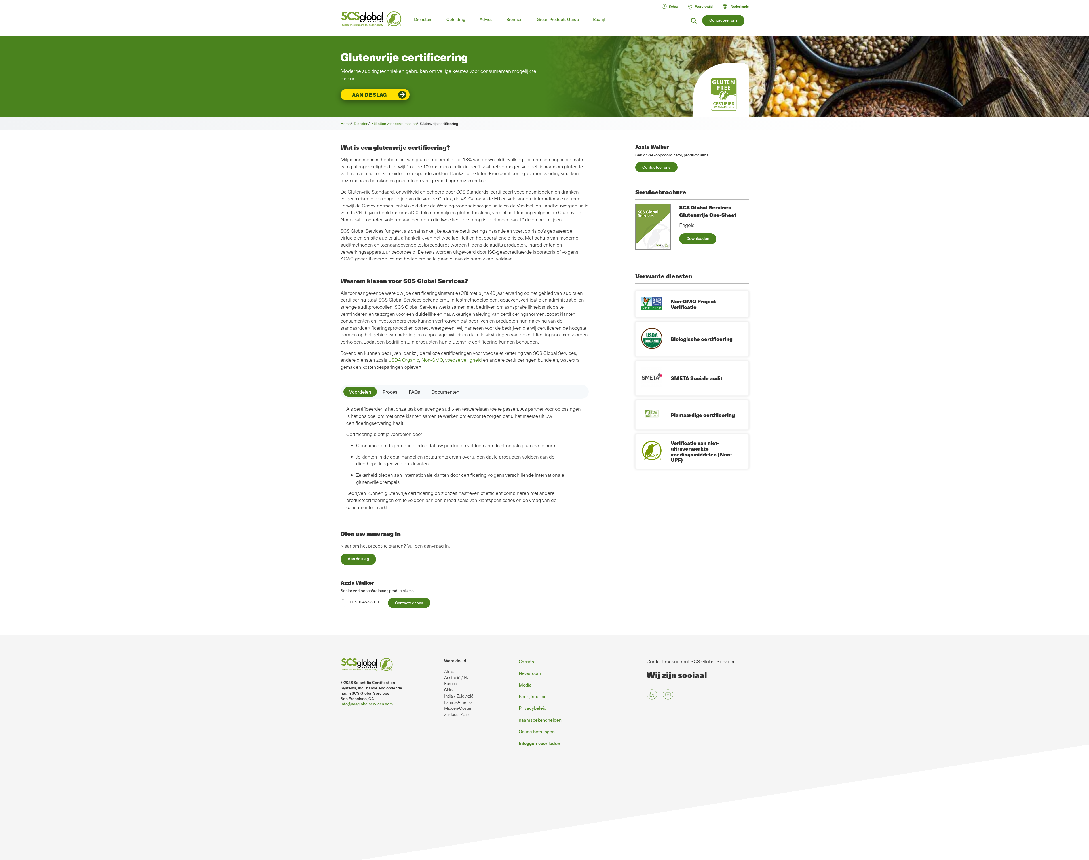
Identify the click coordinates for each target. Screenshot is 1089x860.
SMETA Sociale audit (696, 378)
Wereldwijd (455, 661)
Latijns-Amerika (458, 702)
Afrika (449, 671)
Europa (450, 683)
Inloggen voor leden (539, 743)
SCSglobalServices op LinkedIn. (652, 694)
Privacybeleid (532, 707)
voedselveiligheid (463, 360)
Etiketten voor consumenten (394, 123)
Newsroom (530, 673)
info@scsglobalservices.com (367, 703)
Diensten (422, 19)
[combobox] (738, 6)
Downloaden (697, 238)
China (449, 689)
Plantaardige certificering (703, 415)
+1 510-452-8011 (364, 602)
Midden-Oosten (458, 708)
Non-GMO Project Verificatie (693, 304)
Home (346, 123)
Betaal (673, 6)
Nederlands (740, 6)
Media (525, 684)
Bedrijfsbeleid (533, 696)
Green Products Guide (558, 19)
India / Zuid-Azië (458, 696)
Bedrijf (599, 19)
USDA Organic (403, 360)
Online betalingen (537, 731)
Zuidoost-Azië (456, 714)
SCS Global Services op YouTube (668, 694)
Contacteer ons (723, 20)
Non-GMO (432, 360)
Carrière (527, 661)
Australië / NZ (456, 677)
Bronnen (514, 19)
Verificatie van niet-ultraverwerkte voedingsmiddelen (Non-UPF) (701, 451)
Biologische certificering (702, 339)
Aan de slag (369, 94)
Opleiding (455, 19)
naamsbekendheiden (540, 719)
